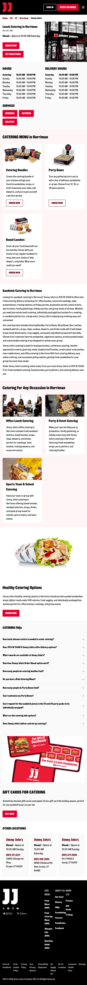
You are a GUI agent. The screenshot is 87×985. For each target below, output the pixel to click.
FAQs (57, 907)
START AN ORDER (68, 7)
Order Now (11, 45)
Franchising (60, 912)
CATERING (26, 113)
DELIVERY (9, 122)
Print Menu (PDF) (47, 904)
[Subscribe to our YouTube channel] (18, 908)
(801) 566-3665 (41, 859)
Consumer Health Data (72, 967)
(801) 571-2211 (13, 855)
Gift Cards (68, 908)
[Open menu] (83, 7)
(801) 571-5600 (69, 855)
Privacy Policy (24, 965)
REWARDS (10, 113)
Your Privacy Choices (32, 967)
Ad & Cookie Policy (16, 967)
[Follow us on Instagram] (13, 908)
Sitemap (82, 964)
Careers (59, 918)
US (11, 18)
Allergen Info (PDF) (48, 932)
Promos (69, 901)
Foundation (60, 923)
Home (5, 18)
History (58, 902)
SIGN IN (49, 7)
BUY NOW (9, 814)
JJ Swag (69, 915)
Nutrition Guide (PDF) (49, 944)
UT (16, 18)
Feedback (59, 928)
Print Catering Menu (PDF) (49, 918)
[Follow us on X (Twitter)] (4, 908)
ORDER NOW (14, 203)
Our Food (59, 897)
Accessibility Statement (43, 965)
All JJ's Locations (62, 965)
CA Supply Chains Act (53, 969)
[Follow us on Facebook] (8, 908)
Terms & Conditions (7, 965)
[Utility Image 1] (8, 913)
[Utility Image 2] (22, 913)
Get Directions (13, 54)
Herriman (24, 18)
